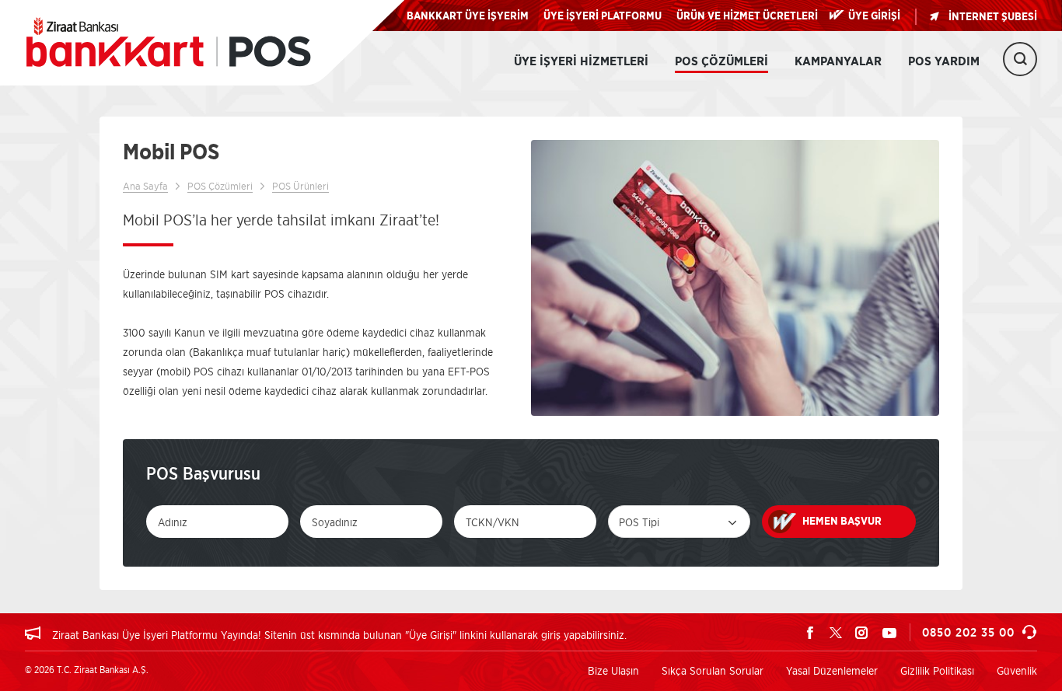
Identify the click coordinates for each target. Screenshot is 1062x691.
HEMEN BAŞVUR (842, 521)
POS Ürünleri (300, 186)
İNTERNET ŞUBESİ (992, 17)
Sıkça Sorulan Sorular (712, 670)
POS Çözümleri (721, 61)
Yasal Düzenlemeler (832, 670)
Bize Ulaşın (613, 670)
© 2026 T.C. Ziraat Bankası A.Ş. (86, 669)
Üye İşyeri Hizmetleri (581, 61)
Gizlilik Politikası (937, 670)
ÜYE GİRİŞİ (874, 16)
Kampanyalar (838, 61)
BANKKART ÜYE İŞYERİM (468, 16)
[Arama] (1020, 59)
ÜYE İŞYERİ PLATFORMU (602, 16)
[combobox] (679, 521)
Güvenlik (1017, 670)
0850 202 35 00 (968, 632)
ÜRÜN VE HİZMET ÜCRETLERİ (747, 16)
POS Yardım (944, 61)
